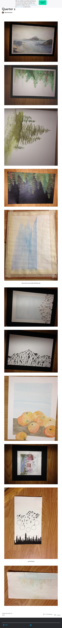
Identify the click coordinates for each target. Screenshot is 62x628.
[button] (44, 614)
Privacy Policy (33, 4)
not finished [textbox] (31, 561)
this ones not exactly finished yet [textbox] (31, 283)
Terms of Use (20, 6)
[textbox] (31, 313)
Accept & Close (42, 2)
